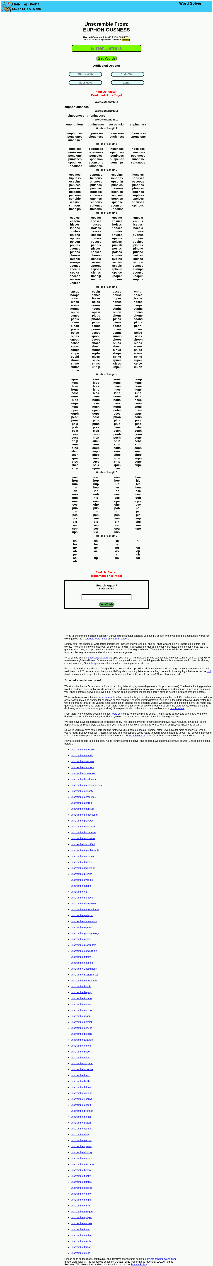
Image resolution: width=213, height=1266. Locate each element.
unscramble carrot (80, 1205)
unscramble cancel (81, 1045)
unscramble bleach (81, 1034)
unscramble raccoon (82, 1010)
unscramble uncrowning (84, 903)
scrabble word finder (96, 638)
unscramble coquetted (83, 749)
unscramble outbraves (83, 838)
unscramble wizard (81, 1004)
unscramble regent (81, 1016)
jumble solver (177, 708)
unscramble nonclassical (84, 826)
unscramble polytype (82, 820)
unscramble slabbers (82, 767)
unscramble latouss (81, 1087)
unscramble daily (80, 1134)
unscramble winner (81, 1128)
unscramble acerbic (81, 803)
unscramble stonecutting (84, 814)
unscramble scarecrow (83, 773)
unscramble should (81, 1099)
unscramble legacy (81, 992)
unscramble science (82, 1069)
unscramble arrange (82, 1039)
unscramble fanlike (81, 885)
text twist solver (119, 638)
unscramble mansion (82, 1164)
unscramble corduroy (82, 856)
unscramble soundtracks (84, 980)
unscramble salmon (81, 1199)
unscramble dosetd (81, 1188)
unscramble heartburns (83, 832)
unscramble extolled (82, 962)
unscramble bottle (80, 1081)
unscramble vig (79, 891)
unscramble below (81, 1170)
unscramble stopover (82, 897)
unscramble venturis (82, 755)
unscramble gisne (80, 1253)
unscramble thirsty (81, 957)
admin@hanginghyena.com (160, 1259)
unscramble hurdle (81, 986)
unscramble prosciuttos (83, 945)
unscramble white (80, 1057)
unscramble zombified (83, 844)
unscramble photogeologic (85, 933)
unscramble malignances (84, 974)
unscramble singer (81, 1116)
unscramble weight (81, 1093)
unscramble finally (81, 1176)
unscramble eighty (81, 1241)
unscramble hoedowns (83, 779)
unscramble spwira (81, 1146)
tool (209, 671)
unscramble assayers (82, 761)
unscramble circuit (81, 1105)
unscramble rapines (81, 927)
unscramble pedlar (81, 939)
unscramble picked (81, 1140)
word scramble (107, 697)
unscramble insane (81, 998)
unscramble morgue (82, 1211)
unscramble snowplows (84, 921)
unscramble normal (81, 1022)
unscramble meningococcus (86, 785)
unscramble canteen (82, 1235)
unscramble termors (81, 862)
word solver (118, 713)
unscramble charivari (82, 808)
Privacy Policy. (139, 1264)
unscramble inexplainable (85, 850)
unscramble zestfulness (84, 968)
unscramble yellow (81, 1193)
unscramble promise (82, 1111)
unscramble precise (81, 874)
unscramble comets (81, 1223)
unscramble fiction (81, 1122)
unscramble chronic (81, 1158)
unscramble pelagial (82, 915)
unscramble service (81, 1028)
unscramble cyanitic (82, 880)
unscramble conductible (84, 951)
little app (93, 663)
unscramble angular (82, 1063)
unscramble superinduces (85, 909)
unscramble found (80, 1075)
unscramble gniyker (81, 1217)
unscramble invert (80, 1229)
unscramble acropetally (83, 797)
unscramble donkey (81, 1152)
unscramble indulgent (82, 868)
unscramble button (81, 1051)
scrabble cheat (137, 735)
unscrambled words (99, 657)
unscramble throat (80, 1247)
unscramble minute (81, 1182)
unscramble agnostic (82, 791)
